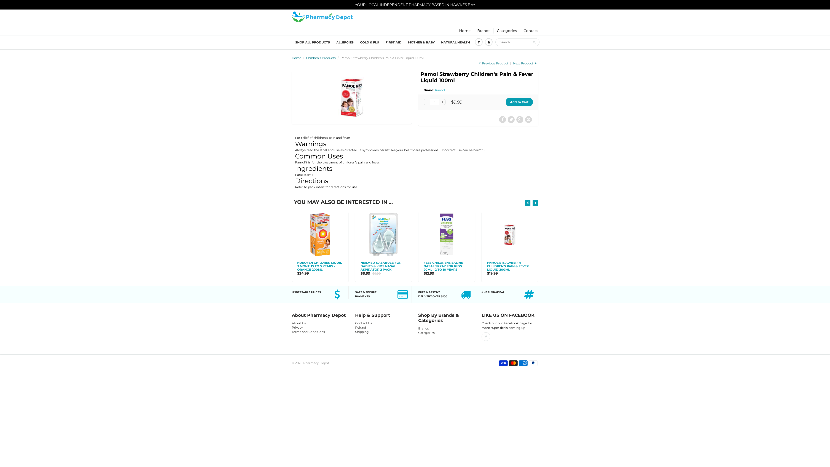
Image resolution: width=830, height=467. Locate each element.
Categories (507, 31)
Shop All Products (312, 42)
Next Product (523, 63)
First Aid (394, 42)
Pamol (440, 90)
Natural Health (455, 42)
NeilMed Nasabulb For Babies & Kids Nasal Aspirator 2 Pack (317, 266)
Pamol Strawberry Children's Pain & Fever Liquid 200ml (444, 266)
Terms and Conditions (308, 332)
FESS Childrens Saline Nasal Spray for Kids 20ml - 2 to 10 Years (380, 266)
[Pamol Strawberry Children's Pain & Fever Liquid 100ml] (351, 96)
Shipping (362, 332)
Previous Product (494, 63)
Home (465, 31)
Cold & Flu (369, 42)
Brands (483, 31)
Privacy (297, 327)
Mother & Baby (421, 42)
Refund (360, 327)
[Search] (534, 42)
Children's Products (321, 58)
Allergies (345, 42)
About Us (299, 323)
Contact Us (363, 323)
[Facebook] (486, 336)
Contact (531, 31)
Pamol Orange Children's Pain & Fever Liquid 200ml (508, 266)
